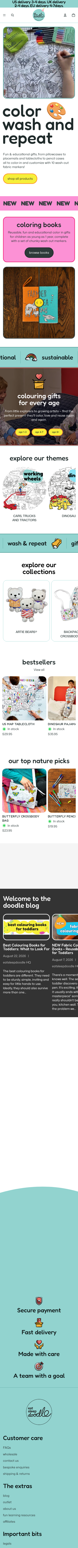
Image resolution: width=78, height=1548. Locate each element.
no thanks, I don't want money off (39, 802)
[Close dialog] (73, 747)
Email (10, 770)
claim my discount (39, 789)
